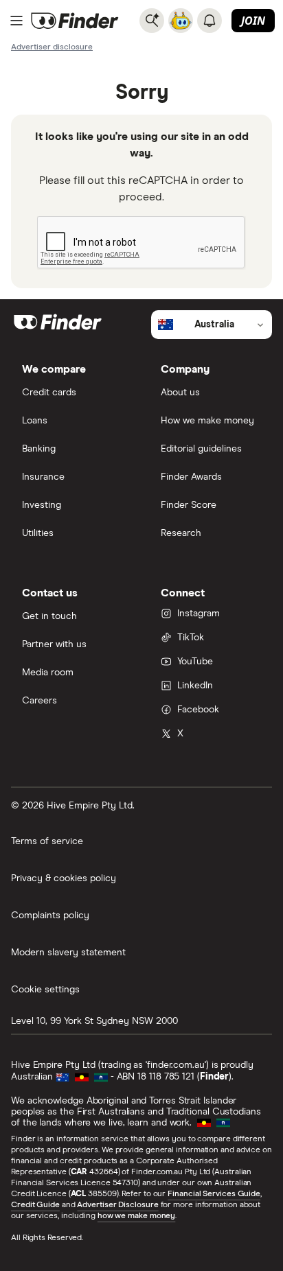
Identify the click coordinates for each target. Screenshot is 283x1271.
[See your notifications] (209, 20)
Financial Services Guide (214, 1194)
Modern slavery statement (68, 952)
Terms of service (47, 841)
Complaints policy (50, 915)
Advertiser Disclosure (117, 1205)
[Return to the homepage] (75, 20)
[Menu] (16, 20)
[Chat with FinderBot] (180, 20)
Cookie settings (45, 989)
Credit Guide (35, 1205)
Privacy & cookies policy (63, 878)
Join (253, 20)
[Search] (151, 20)
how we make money (136, 1216)
